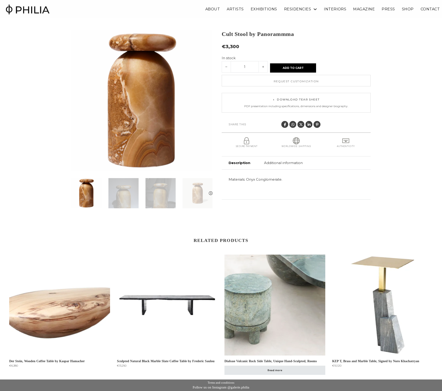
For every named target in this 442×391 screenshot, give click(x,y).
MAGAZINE (364, 9)
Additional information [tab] (283, 163)
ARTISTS (235, 9)
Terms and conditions (221, 382)
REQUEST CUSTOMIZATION (296, 81)
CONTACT (430, 9)
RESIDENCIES (297, 9)
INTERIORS (335, 9)
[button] (206, 36)
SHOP (408, 9)
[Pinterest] (317, 124)
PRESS (388, 9)
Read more (275, 370)
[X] (300, 124)
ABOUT (212, 9)
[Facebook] (284, 124)
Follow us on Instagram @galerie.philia (221, 387)
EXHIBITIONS (264, 9)
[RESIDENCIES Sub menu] (315, 9)
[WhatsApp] (292, 124)
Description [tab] (239, 163)
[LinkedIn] (308, 124)
